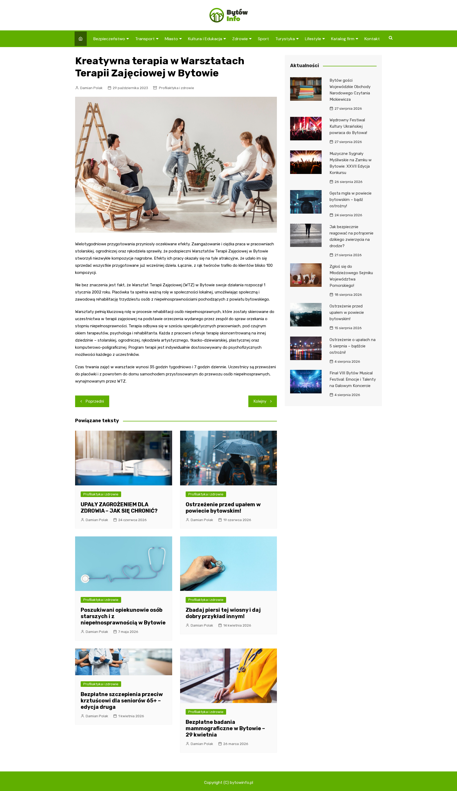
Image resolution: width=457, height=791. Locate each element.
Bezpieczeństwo (109, 39)
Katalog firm (342, 39)
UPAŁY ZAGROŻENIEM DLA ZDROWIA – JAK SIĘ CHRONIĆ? (119, 507)
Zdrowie (240, 39)
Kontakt (372, 39)
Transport (145, 39)
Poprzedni (95, 401)
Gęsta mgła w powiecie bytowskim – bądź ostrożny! (351, 199)
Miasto (171, 39)
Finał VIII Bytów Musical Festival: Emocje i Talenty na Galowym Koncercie (353, 379)
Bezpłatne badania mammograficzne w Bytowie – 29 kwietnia (225, 728)
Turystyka (285, 39)
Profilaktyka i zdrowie (176, 88)
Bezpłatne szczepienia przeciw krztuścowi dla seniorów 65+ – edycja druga (122, 700)
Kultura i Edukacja (205, 39)
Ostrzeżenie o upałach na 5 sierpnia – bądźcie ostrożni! (353, 346)
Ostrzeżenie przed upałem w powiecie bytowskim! (223, 507)
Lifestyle (313, 39)
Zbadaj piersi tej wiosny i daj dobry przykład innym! (223, 613)
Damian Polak (91, 88)
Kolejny (260, 401)
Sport (263, 39)
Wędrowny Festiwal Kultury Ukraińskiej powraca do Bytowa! (348, 126)
